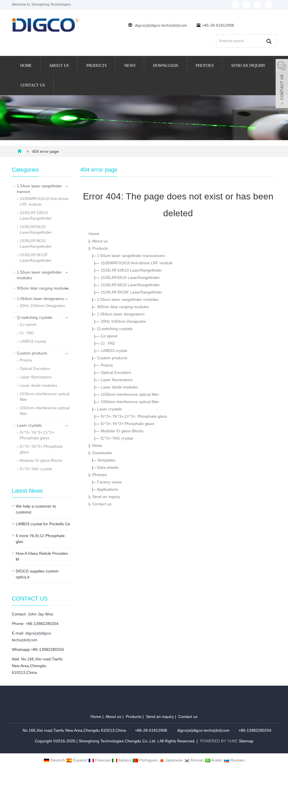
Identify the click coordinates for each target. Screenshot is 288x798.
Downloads (165, 65)
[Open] (282, 84)
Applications (107, 489)
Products (96, 65)
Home (26, 65)
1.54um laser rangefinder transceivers (131, 255)
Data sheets (107, 467)
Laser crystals (109, 409)
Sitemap (246, 741)
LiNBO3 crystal (114, 350)
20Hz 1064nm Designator (123, 321)
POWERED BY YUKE (219, 741)
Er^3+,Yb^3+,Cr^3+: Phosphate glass (134, 416)
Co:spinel (109, 336)
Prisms (107, 365)
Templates (106, 460)
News (130, 65)
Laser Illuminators (116, 380)
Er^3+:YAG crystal (117, 438)
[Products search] (269, 41)
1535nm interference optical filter (130, 394)
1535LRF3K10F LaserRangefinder (131, 292)
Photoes (205, 65)
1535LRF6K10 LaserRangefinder (130, 277)
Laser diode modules (119, 387)
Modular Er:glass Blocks (122, 431)
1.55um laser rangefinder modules (127, 299)
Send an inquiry (248, 65)
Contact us (33, 85)
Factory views (109, 482)
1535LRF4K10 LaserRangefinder (130, 285)
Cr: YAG (108, 343)
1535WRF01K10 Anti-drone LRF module (137, 263)
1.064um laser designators (121, 314)
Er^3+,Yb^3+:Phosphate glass (127, 423)
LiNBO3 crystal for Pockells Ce (43, 524)
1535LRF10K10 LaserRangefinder (131, 270)
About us (59, 65)
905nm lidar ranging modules (123, 306)
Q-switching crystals (114, 328)
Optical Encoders (116, 372)
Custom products (112, 358)
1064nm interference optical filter (130, 401)
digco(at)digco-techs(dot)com (161, 25)
